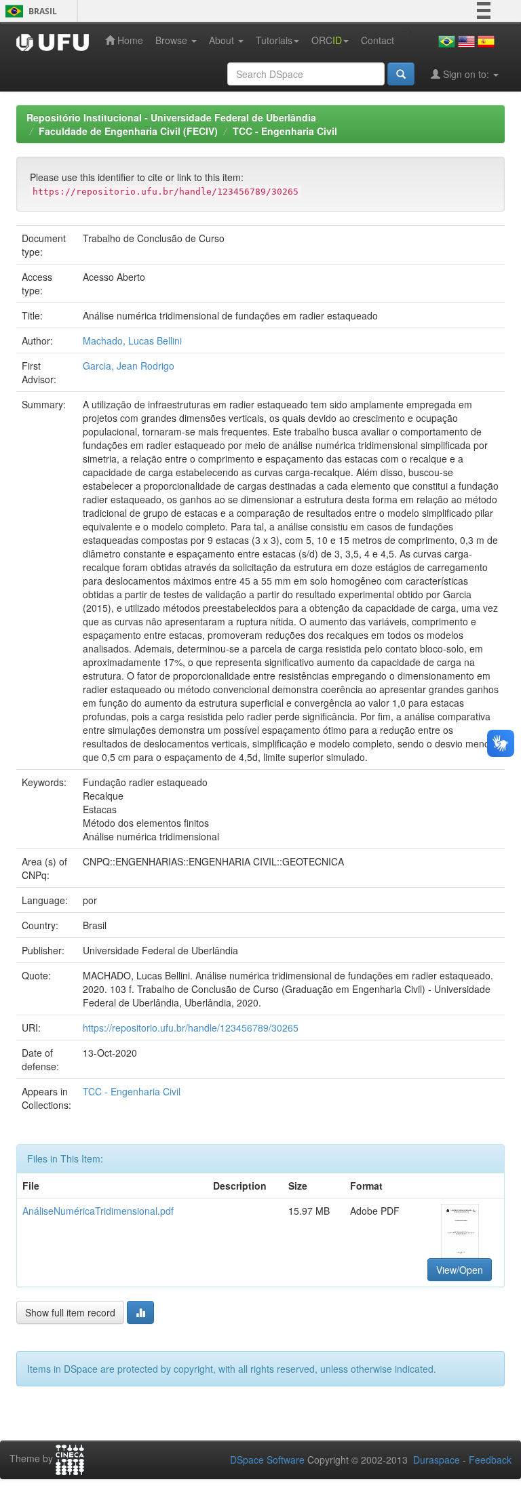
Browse (172, 40)
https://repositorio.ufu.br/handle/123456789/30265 (190, 1027)
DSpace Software (267, 1459)
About (223, 40)
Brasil (28, 11)
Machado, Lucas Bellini (132, 340)
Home (129, 40)
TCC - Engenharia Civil (285, 131)
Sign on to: (466, 74)
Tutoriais (274, 40)
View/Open (459, 1269)
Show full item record (70, 1312)
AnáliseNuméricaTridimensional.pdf (98, 1210)
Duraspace (436, 1459)
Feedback (490, 1459)
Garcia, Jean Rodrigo (128, 365)
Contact (377, 40)
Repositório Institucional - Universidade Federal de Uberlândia (171, 117)
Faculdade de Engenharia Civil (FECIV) (128, 131)
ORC (326, 40)
